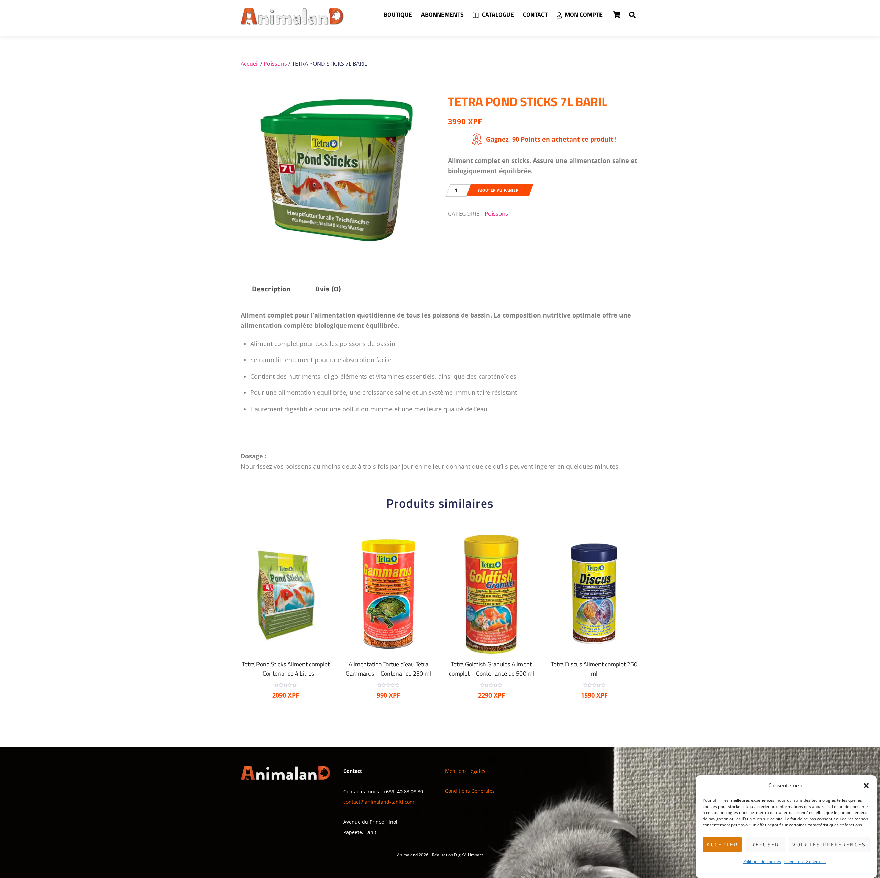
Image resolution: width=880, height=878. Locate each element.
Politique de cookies (762, 861)
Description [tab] (271, 289)
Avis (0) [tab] (328, 289)
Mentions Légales (465, 771)
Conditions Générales (805, 861)
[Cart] (617, 15)
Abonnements (442, 14)
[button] (866, 785)
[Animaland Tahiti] (292, 22)
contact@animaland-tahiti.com (378, 802)
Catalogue (497, 14)
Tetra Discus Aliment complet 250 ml (594, 668)
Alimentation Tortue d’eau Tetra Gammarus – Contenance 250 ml (388, 668)
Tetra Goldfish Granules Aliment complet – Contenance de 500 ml (491, 668)
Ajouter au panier (498, 190)
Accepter (722, 844)
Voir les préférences (829, 844)
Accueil (250, 63)
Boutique (398, 14)
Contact (535, 14)
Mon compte (583, 14)
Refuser (765, 844)
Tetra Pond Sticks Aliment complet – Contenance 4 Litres (286, 668)
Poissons (275, 63)
